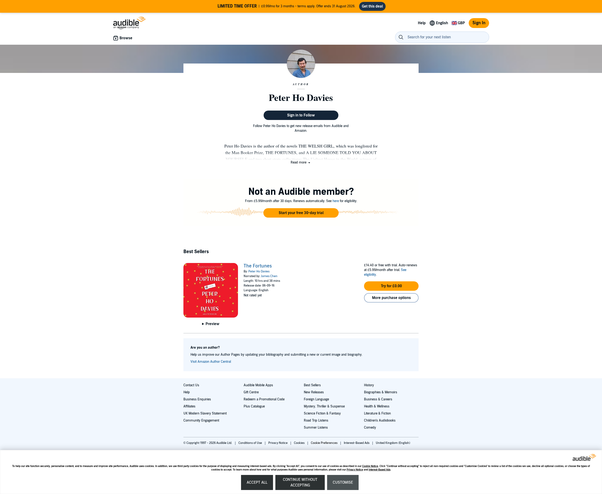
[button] (301, 162)
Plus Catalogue (254, 406)
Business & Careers (378, 399)
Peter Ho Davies (258, 271)
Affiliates (189, 406)
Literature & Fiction (377, 413)
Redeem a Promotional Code (264, 399)
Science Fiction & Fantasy (322, 413)
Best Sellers (312, 385)
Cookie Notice (370, 466)
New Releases (314, 392)
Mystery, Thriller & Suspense (324, 406)
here (336, 201)
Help (186, 392)
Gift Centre (251, 392)
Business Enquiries (197, 399)
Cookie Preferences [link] (324, 443)
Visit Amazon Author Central (210, 362)
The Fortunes (258, 266)
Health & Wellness (376, 406)
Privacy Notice (355, 469)
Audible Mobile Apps (258, 385)
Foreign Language (316, 399)
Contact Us (191, 385)
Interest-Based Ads (379, 469)
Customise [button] (343, 482)
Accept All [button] (257, 482)
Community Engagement (201, 420)
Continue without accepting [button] (300, 482)
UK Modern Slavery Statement (205, 413)
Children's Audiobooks (380, 420)
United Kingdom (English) (393, 443)
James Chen (269, 276)
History (369, 385)
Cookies (299, 443)
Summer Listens (316, 428)
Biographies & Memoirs (380, 392)
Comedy (370, 428)
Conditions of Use (250, 443)
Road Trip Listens (316, 420)
